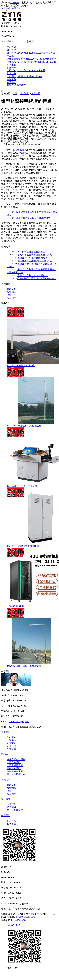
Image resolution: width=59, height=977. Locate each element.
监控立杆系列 (33, 58)
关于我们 (5, 732)
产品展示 (11, 55)
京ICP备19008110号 (25, 917)
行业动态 (21, 70)
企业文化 (31, 53)
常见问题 (40, 70)
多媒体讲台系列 (29, 61)
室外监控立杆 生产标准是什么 (32, 275)
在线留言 (21, 85)
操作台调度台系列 (16, 58)
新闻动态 (5, 779)
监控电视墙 (18, 149)
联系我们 (16, 8)
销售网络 (21, 76)
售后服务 (11, 73)
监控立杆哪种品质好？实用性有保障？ (36, 278)
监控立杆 (14, 2)
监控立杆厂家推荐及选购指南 (32, 257)
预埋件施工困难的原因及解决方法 (34, 260)
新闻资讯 (11, 67)
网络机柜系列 (14, 61)
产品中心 (5, 754)
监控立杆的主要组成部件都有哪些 (33, 218)
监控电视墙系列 (48, 58)
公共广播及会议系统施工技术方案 (34, 254)
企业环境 (40, 53)
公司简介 (11, 50)
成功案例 (11, 64)
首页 (15, 93)
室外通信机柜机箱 (47, 61)
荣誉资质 (50, 53)
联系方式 (11, 85)
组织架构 (21, 53)
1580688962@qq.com (19, 721)
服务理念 (11, 76)
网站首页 (11, 47)
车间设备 (11, 79)
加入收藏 (5, 8)
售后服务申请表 (34, 76)
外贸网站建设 (19, 920)
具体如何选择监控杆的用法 (31, 252)
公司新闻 (11, 70)
